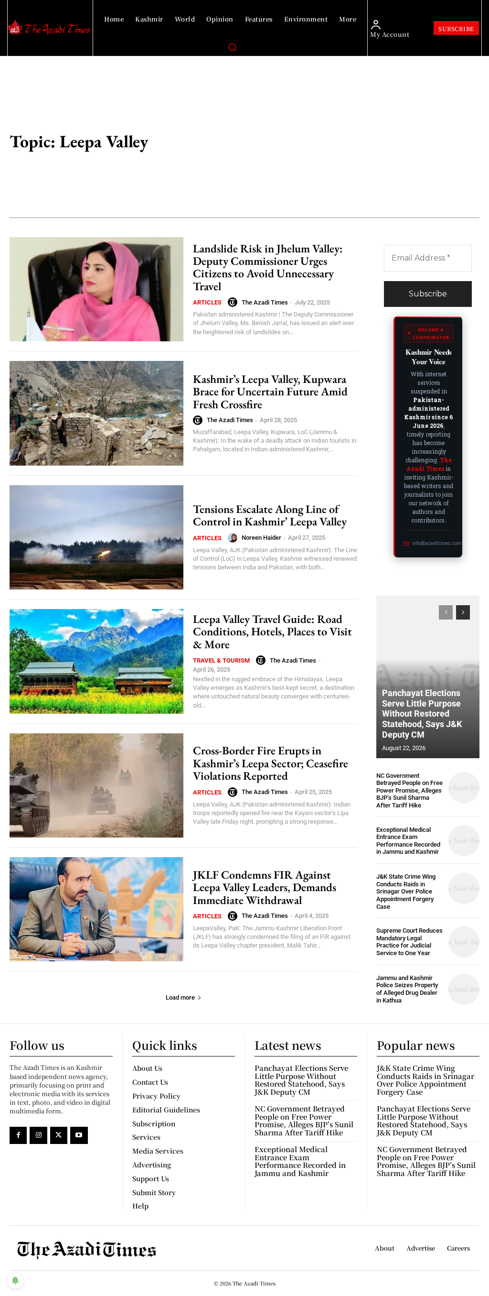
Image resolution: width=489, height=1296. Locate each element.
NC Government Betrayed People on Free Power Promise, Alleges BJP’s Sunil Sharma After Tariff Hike (409, 790)
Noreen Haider (261, 537)
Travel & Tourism (221, 660)
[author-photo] (234, 302)
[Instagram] (38, 1135)
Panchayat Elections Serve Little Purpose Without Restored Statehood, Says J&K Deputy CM (422, 713)
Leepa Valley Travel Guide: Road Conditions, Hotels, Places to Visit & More (272, 631)
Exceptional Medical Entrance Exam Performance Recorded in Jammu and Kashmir (408, 841)
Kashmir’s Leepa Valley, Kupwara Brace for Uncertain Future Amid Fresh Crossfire (270, 391)
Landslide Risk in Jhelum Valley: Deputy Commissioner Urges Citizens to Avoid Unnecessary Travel (268, 267)
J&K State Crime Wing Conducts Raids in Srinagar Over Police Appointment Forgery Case (406, 891)
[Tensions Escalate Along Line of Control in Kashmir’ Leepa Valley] (96, 537)
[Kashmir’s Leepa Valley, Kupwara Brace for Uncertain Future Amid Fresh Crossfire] (96, 413)
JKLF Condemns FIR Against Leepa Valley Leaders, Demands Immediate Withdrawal (264, 887)
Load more (180, 997)
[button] (232, 47)
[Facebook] (18, 1135)
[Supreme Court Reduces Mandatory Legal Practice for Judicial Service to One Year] (463, 942)
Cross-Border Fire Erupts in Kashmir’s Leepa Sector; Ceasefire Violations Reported (270, 763)
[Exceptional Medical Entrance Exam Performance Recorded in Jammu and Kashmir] (463, 840)
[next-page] (463, 612)
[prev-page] (446, 612)
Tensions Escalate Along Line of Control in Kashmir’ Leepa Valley (270, 515)
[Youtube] (78, 1135)
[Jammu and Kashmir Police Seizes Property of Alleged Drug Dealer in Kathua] (463, 989)
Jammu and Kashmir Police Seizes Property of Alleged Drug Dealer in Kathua (407, 989)
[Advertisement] (347, 142)
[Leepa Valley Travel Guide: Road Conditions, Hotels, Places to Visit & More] (96, 661)
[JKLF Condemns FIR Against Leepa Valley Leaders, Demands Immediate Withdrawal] (96, 909)
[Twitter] (58, 1135)
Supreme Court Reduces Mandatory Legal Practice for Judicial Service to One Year (409, 942)
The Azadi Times (265, 302)
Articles (207, 302)
